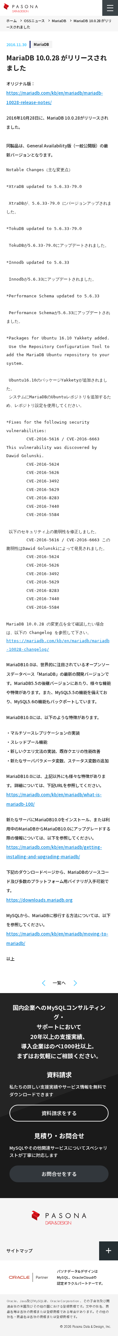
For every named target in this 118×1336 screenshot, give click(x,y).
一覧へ (59, 982)
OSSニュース (34, 20)
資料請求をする (59, 1113)
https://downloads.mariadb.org (39, 900)
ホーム (11, 20)
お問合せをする (59, 1174)
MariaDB (59, 20)
